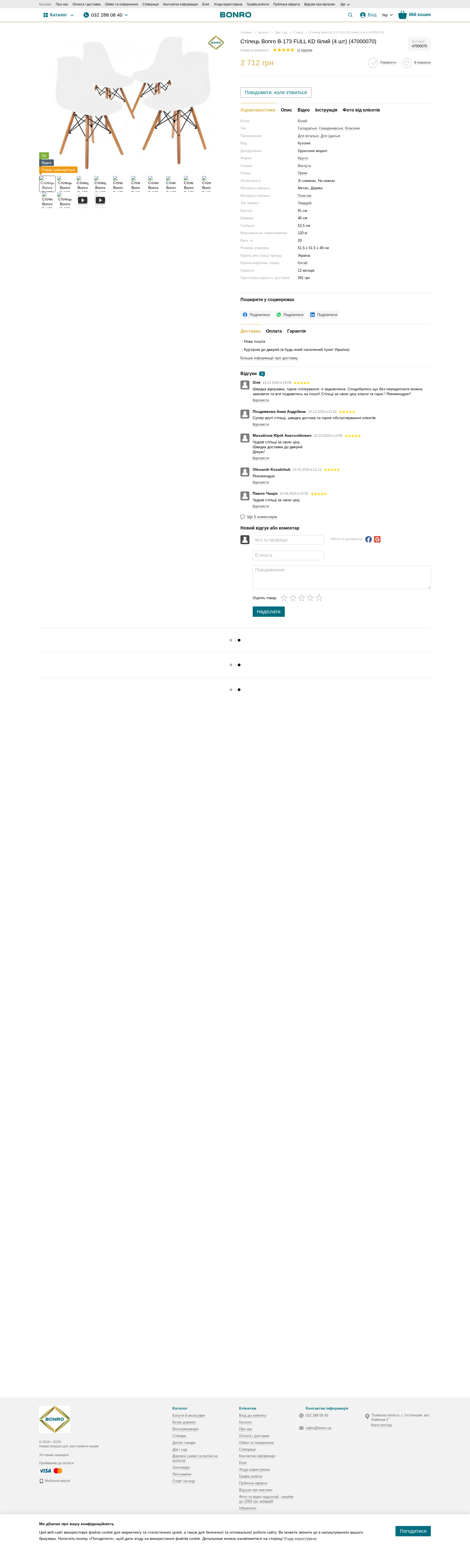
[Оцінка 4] (311, 598)
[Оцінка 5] (320, 598)
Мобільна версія (57, 1481)
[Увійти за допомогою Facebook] (368, 539)
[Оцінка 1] (285, 598)
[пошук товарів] (350, 15)
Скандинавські (331, 128)
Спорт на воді (183, 1481)
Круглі (303, 158)
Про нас (62, 4)
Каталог (45, 4)
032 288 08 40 (106, 15)
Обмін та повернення (121, 4)
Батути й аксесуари (188, 1415)
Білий (302, 121)
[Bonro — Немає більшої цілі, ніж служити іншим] (54, 1419)
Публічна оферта (286, 4)
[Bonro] (215, 42)
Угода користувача (228, 4)
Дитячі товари (183, 1443)
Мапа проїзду (381, 1425)
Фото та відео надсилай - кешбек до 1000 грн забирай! (266, 1499)
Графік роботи (258, 4)
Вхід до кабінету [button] (252, 1415)
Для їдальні (330, 136)
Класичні (352, 128)
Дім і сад (179, 1449)
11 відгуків (304, 50)
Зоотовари (181, 1467)
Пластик (304, 196)
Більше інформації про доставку (269, 358)
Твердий (304, 203)
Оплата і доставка (87, 4)
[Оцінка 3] (302, 598)
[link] (255, 315)
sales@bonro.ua (318, 1428)
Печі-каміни (181, 1474)
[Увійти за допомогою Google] (377, 539)
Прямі (302, 173)
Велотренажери (185, 1429)
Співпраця (151, 4)
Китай (302, 263)
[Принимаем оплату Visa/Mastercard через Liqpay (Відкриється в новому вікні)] (51, 1471)
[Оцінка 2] (294, 598)
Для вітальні (308, 136)
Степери (179, 1436)
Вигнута (304, 166)
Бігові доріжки (184, 1422)
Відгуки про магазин (319, 4)
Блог (205, 4)
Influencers (247, 1508)
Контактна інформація (180, 4)
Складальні (307, 128)
